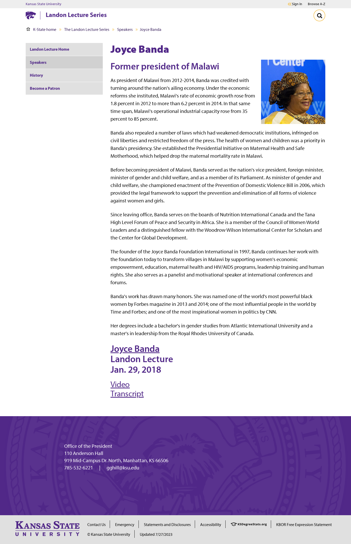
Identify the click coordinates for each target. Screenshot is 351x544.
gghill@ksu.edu (123, 468)
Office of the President (88, 446)
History (36, 75)
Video (120, 384)
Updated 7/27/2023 (156, 534)
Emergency (124, 524)
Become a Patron (45, 88)
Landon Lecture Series (76, 15)
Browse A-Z (316, 4)
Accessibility (210, 524)
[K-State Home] (31, 15)
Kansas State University (43, 4)
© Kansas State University (108, 534)
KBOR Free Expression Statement (304, 524)
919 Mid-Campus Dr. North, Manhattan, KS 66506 (116, 460)
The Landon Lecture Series (86, 29)
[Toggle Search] (319, 15)
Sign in (297, 4)
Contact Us (96, 524)
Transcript (127, 393)
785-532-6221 (78, 468)
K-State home (44, 29)
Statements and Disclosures (167, 524)
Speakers (125, 29)
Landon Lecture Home (49, 49)
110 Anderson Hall (83, 453)
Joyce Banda (135, 348)
